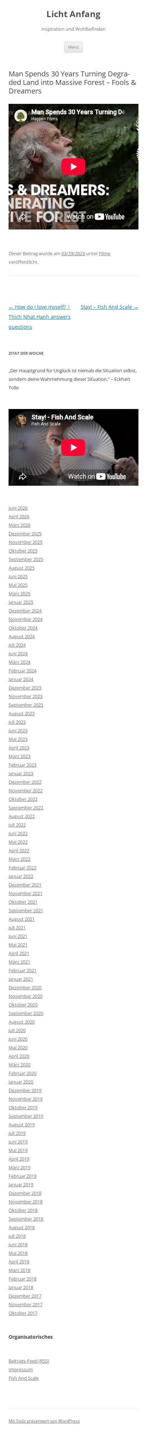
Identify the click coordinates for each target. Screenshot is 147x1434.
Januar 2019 (21, 1184)
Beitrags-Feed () (29, 1361)
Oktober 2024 (23, 628)
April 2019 (19, 1159)
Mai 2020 (18, 1047)
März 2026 (19, 525)
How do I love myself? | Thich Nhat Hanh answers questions (40, 316)
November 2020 (25, 996)
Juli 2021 (17, 927)
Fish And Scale (24, 1378)
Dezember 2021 (25, 885)
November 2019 (25, 1099)
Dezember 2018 (25, 1193)
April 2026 (19, 516)
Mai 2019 (18, 1150)
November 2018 (25, 1201)
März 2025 (19, 593)
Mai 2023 (18, 739)
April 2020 (19, 1056)
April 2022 (19, 850)
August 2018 (22, 1227)
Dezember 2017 (25, 1296)
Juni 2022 (18, 833)
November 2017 (25, 1304)
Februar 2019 (22, 1176)
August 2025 (22, 568)
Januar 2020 (21, 1082)
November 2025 (25, 542)
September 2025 (26, 559)
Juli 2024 (17, 645)
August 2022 (22, 816)
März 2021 (19, 962)
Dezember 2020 (25, 987)
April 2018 (19, 1261)
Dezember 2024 (25, 610)
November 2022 (25, 790)
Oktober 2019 (23, 1107)
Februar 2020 (22, 1073)
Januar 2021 (21, 979)
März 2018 (19, 1270)
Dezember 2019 (25, 1090)
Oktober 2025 (23, 550)
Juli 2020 (17, 1030)
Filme (104, 253)
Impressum (21, 1369)
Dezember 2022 (25, 782)
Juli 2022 (17, 825)
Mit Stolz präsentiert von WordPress (44, 1421)
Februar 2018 (22, 1279)
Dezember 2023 (25, 688)
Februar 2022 (22, 867)
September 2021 (26, 910)
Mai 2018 (18, 1253)
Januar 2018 (21, 1287)
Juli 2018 (17, 1236)
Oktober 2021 (23, 902)
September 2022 (26, 807)
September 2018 (26, 1219)
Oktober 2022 (23, 799)
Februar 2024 (22, 670)
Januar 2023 (21, 773)
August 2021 (22, 919)
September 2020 (26, 1013)
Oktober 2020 (23, 1004)
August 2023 (22, 713)
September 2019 (26, 1116)
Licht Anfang (73, 14)
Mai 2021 (18, 944)
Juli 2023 (17, 722)
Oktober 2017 (23, 1313)
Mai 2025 (18, 585)
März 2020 (19, 1064)
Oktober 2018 (23, 1210)
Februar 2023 (22, 765)
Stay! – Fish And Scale (109, 306)
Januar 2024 (21, 679)
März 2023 (19, 756)
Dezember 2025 (25, 533)
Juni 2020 (18, 1039)
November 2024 (25, 619)
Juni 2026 (18, 508)
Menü (73, 47)
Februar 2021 (22, 970)
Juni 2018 (18, 1244)
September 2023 (26, 705)
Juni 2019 (18, 1141)
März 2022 (19, 859)
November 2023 (25, 696)
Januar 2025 (21, 602)
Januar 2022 (21, 876)
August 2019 (22, 1124)
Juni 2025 (18, 576)
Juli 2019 (17, 1133)
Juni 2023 (18, 730)
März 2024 (19, 662)
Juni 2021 (18, 936)
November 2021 (25, 893)
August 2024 (22, 636)
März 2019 (19, 1167)
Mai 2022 (18, 842)
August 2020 (22, 1022)
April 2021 (19, 953)
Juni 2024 (18, 653)
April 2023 (19, 747)
